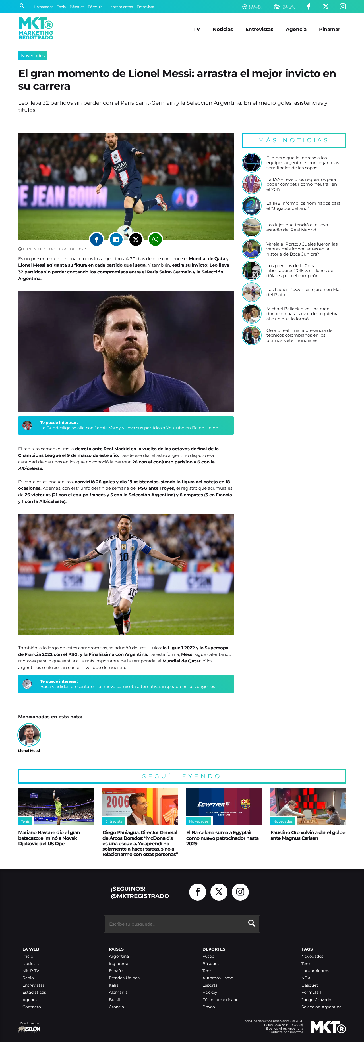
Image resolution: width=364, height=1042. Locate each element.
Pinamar (329, 29)
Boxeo (208, 1007)
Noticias (223, 29)
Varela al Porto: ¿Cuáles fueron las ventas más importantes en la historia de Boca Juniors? (302, 249)
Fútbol (209, 956)
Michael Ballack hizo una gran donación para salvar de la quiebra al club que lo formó (302, 313)
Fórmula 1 (96, 7)
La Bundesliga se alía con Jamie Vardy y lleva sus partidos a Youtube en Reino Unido (129, 427)
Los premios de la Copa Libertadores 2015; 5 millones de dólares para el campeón (299, 270)
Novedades (43, 7)
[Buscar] (22, 7)
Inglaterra (118, 964)
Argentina (119, 956)
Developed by (28, 1026)
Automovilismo (217, 978)
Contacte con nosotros (286, 1032)
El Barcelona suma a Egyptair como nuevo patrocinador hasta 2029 (222, 837)
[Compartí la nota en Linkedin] (116, 239)
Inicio (27, 956)
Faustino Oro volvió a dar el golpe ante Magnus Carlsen (307, 835)
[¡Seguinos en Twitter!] (326, 6)
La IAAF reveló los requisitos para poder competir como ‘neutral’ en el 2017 (301, 184)
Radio (28, 978)
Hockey (209, 992)
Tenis (61, 7)
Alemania (118, 992)
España (116, 971)
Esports (210, 985)
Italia (114, 985)
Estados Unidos (124, 978)
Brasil (114, 1000)
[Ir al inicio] (36, 28)
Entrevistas (259, 29)
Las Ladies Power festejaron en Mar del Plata (303, 292)
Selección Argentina (321, 1007)
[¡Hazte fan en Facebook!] (309, 6)
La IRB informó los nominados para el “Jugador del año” (303, 206)
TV (196, 29)
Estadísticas (34, 992)
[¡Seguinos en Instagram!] (343, 6)
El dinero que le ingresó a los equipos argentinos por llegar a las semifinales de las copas (302, 162)
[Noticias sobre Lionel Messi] (29, 735)
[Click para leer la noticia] (251, 162)
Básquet (77, 7)
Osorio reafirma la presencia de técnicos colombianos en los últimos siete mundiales (299, 335)
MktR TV (30, 971)
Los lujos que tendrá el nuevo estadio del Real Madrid (297, 227)
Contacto (31, 1007)
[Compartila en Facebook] (96, 239)
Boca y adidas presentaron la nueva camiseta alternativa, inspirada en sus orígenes (127, 686)
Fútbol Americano (220, 1000)
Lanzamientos (121, 7)
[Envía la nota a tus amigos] (155, 239)
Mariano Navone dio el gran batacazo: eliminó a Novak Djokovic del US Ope (49, 837)
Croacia (116, 1007)
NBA (306, 978)
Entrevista (145, 7)
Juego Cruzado (316, 1000)
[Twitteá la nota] (136, 239)
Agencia (296, 29)
